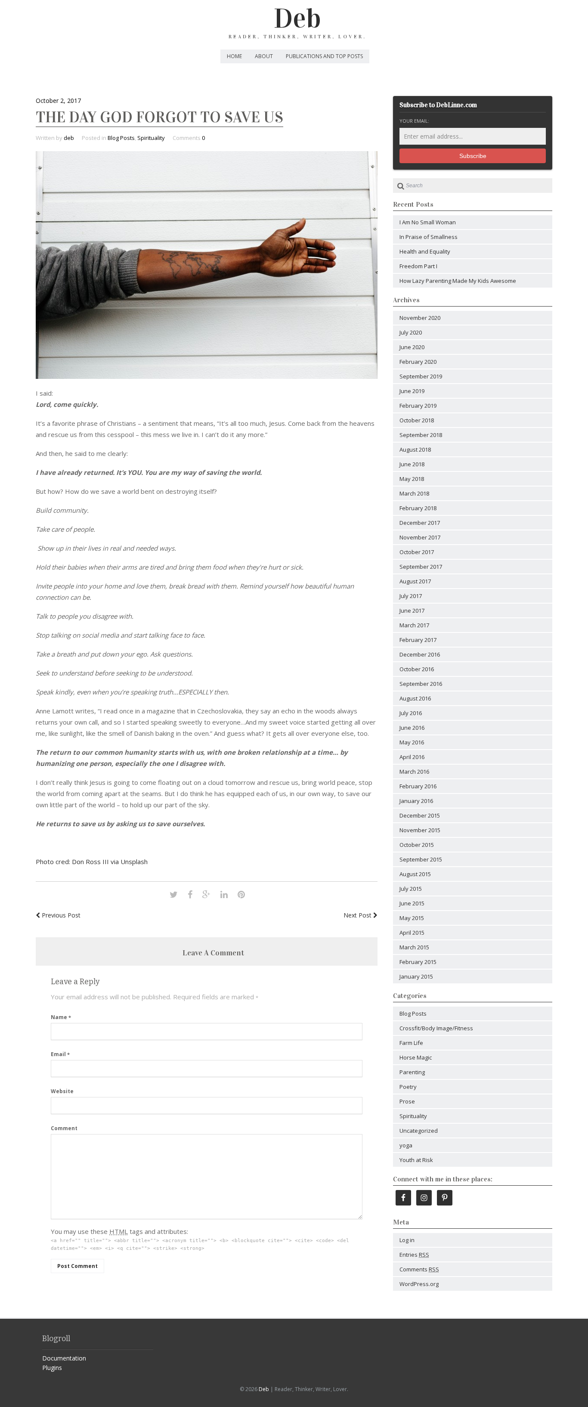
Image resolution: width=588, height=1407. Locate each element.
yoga (405, 1145)
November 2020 (419, 318)
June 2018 (411, 464)
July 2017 (410, 596)
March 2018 (414, 493)
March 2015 (414, 947)
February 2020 (417, 362)
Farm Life (411, 1043)
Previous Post (60, 915)
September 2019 (420, 376)
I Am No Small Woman (427, 222)
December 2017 (419, 523)
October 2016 (416, 669)
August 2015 (415, 874)
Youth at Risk (416, 1160)
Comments (419, 1269)
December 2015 (419, 815)
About (264, 56)
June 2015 (411, 903)
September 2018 (420, 435)
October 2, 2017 (58, 100)
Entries (414, 1254)
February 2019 (417, 405)
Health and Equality (424, 251)
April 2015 (411, 932)
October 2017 (416, 552)
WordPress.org (419, 1284)
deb (69, 138)
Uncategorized (418, 1130)
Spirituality (151, 138)
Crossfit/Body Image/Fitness (436, 1028)
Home (234, 56)
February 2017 (417, 640)
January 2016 (416, 801)
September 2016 (420, 684)
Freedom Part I (418, 266)
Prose (407, 1101)
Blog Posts (121, 138)
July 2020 (410, 332)
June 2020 (411, 347)
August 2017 (415, 581)
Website (62, 1091)
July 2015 (410, 889)
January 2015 (416, 976)
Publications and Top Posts (324, 56)
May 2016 (411, 742)
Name (61, 1017)
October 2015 (416, 845)
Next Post (358, 915)
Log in (407, 1240)
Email (60, 1054)
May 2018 (411, 479)
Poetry (408, 1087)
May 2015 (411, 918)
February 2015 (417, 962)
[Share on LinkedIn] (224, 894)
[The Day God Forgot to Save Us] (207, 376)
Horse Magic (415, 1057)
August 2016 (415, 698)
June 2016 (411, 727)
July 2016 (410, 713)
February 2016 (417, 786)
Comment (64, 1128)
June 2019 (411, 391)
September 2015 (420, 859)
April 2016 (411, 757)
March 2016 (414, 771)
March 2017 (414, 625)
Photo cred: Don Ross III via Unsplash (92, 861)
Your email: (414, 121)
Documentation (64, 1358)
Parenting (412, 1072)
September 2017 (420, 566)
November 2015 (419, 830)
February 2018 (417, 508)
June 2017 (411, 610)
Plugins (52, 1368)
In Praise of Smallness (428, 237)
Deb (297, 18)
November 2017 (419, 537)
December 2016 (419, 654)
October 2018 (416, 420)
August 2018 (415, 449)
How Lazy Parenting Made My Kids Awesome (457, 281)
